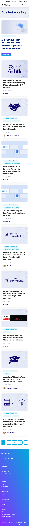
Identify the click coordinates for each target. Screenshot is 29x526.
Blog (2, 484)
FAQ (2, 493)
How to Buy (4, 466)
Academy (3, 481)
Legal (2, 511)
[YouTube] (12, 458)
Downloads (14, 1)
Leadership (4, 501)
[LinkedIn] (5, 458)
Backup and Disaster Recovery (8, 36)
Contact (3, 509)
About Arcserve (5, 499)
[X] (9, 458)
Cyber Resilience (16, 121)
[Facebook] (2, 458)
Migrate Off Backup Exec (7, 516)
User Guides (4, 491)
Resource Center (5, 479)
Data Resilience (7, 163)
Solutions (3, 463)
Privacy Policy (16, 524)
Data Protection (7, 121)
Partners (3, 468)
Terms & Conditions (6, 524)
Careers (3, 504)
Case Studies (4, 486)
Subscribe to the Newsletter (8, 514)
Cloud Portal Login (23, 1)
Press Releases (5, 506)
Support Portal (5, 471)
